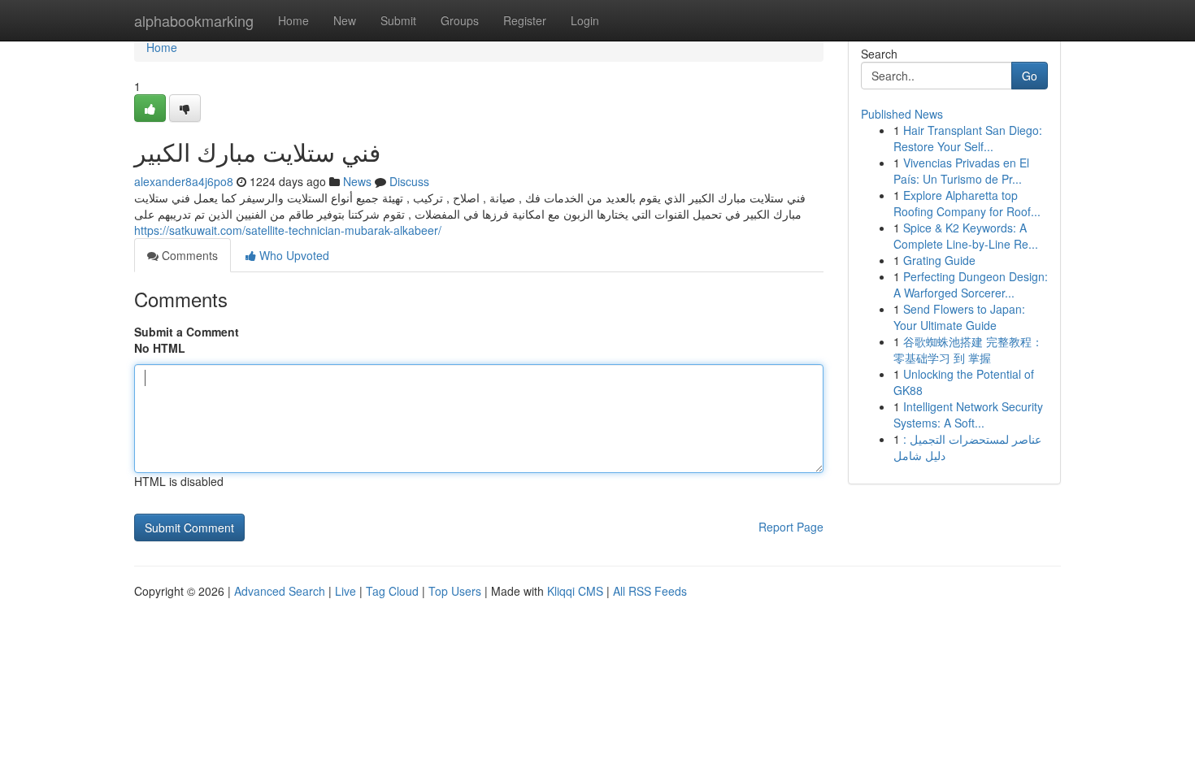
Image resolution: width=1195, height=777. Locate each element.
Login (585, 20)
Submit (398, 20)
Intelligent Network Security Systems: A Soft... (968, 414)
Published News (902, 114)
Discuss (409, 181)
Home (293, 20)
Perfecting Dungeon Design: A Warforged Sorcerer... (970, 284)
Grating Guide (939, 260)
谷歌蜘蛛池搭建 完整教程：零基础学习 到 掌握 (968, 349)
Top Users (454, 591)
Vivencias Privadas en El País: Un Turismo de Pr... (961, 170)
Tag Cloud (392, 591)
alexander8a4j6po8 (183, 181)
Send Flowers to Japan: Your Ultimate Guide (959, 317)
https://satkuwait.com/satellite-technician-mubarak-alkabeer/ (287, 230)
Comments (188, 255)
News (357, 181)
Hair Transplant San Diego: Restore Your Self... (967, 138)
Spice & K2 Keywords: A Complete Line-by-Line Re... (965, 235)
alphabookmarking (194, 20)
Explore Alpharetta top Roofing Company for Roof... (967, 203)
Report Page (790, 527)
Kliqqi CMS (575, 591)
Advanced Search (279, 591)
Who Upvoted (292, 255)
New (344, 20)
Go (1029, 75)
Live (345, 591)
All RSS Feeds (650, 591)
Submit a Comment (186, 331)
